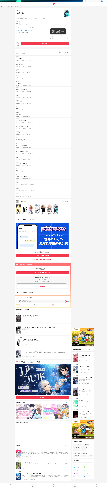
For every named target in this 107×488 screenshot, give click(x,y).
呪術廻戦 (86, 444)
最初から (61, 52)
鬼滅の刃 (19, 30)
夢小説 (30, 30)
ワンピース (76, 447)
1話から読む (45, 43)
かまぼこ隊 (26, 30)
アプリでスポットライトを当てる (42, 272)
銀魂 (90, 455)
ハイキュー (83, 455)
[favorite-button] (52, 36)
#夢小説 (18, 362)
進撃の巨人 (76, 453)
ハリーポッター (77, 444)
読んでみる (42, 398)
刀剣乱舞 (76, 455)
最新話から (67, 52)
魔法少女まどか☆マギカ (79, 450)
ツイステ (84, 447)
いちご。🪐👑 (19, 15)
